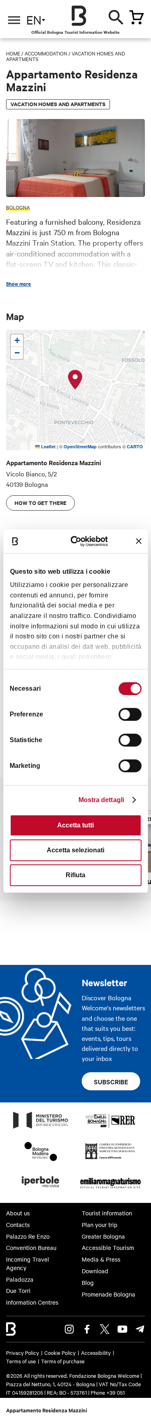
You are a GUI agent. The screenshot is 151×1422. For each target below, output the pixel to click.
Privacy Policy (22, 1352)
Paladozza (19, 1279)
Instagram (69, 1329)
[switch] (129, 714)
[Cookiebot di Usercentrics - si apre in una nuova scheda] (79, 541)
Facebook (87, 1329)
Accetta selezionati (75, 850)
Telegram (140, 1329)
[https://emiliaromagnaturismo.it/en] (110, 1189)
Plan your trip (100, 1225)
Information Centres (32, 1302)
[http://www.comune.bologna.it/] (40, 1189)
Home (13, 53)
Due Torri (18, 1291)
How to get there (40, 503)
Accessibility (96, 1352)
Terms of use (21, 1361)
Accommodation (46, 53)
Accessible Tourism (108, 1247)
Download (95, 1271)
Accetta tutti (75, 825)
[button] (75, 380)
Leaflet (48, 446)
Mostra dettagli (101, 799)
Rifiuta (75, 875)
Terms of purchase (63, 1361)
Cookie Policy (60, 1352)
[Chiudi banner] (138, 541)
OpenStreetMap (80, 446)
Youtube (122, 1329)
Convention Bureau (31, 1247)
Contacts (18, 1225)
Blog (88, 1282)
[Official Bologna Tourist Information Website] (79, 16)
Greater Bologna (103, 1236)
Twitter (105, 1329)
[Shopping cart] (136, 17)
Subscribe (111, 1081)
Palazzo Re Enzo (28, 1236)
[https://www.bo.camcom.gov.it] (110, 1158)
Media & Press (101, 1259)
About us (18, 1213)
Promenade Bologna (108, 1294)
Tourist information (107, 1213)
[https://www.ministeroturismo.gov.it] (41, 1128)
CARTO (135, 446)
